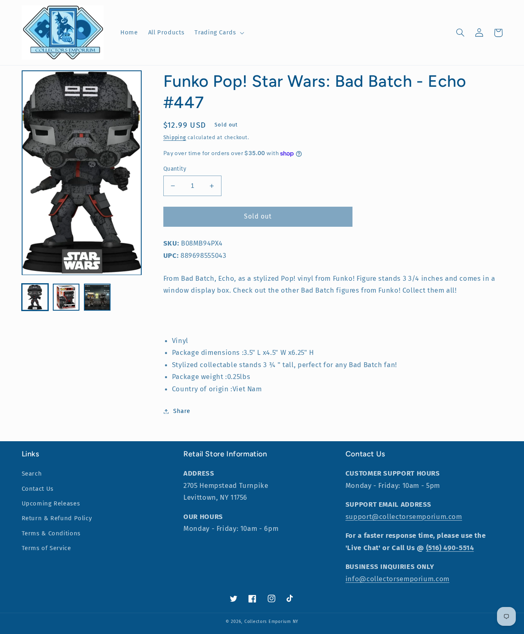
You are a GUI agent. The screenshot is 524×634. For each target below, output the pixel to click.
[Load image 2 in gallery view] (66, 297)
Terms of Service (46, 548)
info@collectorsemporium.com (397, 579)
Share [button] (181, 411)
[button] (219, 33)
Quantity (174, 168)
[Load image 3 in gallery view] (97, 297)
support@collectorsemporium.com (404, 516)
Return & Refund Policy (57, 518)
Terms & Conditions (51, 533)
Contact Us (38, 488)
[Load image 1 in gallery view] (35, 297)
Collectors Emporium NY (271, 621)
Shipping (174, 137)
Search (32, 473)
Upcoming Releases (51, 503)
